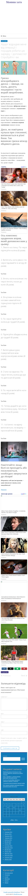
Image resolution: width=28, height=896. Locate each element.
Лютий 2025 (8, 842)
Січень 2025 (8, 844)
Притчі (6, 881)
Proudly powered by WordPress (12, 892)
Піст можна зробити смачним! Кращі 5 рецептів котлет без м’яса (13, 785)
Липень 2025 (8, 834)
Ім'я (2, 713)
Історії (6, 877)
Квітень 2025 (8, 840)
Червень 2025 (8, 836)
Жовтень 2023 (8, 853)
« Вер (12, 820)
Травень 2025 (8, 838)
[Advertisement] (14, 21)
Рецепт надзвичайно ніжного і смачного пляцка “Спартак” (11, 780)
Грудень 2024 (8, 846)
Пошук (5, 756)
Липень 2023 (8, 859)
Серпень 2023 (8, 857)
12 (14, 807)
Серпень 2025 (8, 832)
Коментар (4, 697)
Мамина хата (14, 2)
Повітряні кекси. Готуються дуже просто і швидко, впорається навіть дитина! (13, 773)
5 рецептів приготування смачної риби (14, 783)
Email (3, 722)
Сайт (2, 730)
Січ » (16, 820)
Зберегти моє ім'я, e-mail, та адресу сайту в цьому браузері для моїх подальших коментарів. (14, 741)
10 (8, 807)
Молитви (7, 879)
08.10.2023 (4, 41)
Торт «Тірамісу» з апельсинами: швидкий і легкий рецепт (12, 777)
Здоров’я (5, 672)
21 (20, 810)
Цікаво (6, 882)
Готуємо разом (9, 873)
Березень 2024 (9, 848)
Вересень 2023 (9, 855)
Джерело (4, 490)
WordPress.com (18, 894)
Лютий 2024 (8, 849)
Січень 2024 (8, 851)
